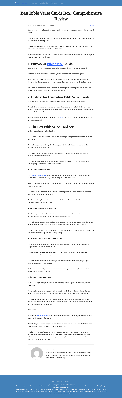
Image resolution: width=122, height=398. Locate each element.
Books (61, 3)
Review (92, 25)
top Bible (62, 117)
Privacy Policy (59, 381)
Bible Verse (55, 64)
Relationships (44, 3)
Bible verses (34, 3)
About (53, 381)
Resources (54, 3)
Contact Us (67, 381)
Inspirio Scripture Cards (38, 175)
